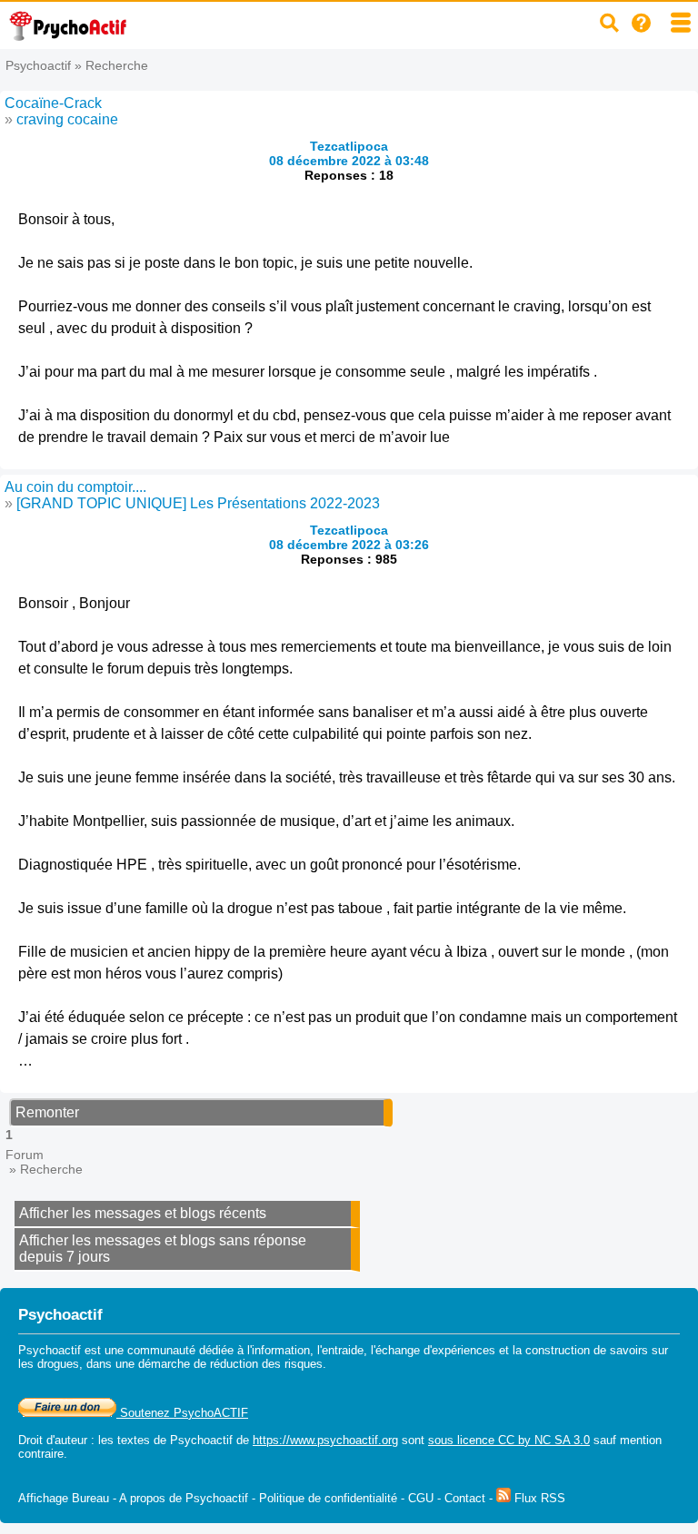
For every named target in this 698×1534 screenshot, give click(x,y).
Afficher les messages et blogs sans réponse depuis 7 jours (162, 1248)
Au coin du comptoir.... (75, 487)
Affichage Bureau (63, 1498)
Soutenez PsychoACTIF (182, 1413)
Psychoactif (38, 65)
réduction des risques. (268, 1364)
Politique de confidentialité (328, 1498)
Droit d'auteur (52, 1440)
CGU (421, 1498)
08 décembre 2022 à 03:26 (349, 544)
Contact (464, 1498)
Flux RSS (538, 1498)
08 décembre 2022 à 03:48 (349, 160)
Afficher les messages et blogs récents (142, 1213)
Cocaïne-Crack (53, 103)
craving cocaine (67, 119)
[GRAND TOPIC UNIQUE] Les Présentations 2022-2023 (198, 503)
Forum (24, 1154)
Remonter (47, 1112)
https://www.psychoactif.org (325, 1440)
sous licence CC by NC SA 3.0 (509, 1440)
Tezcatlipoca (349, 146)
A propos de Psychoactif (183, 1498)
